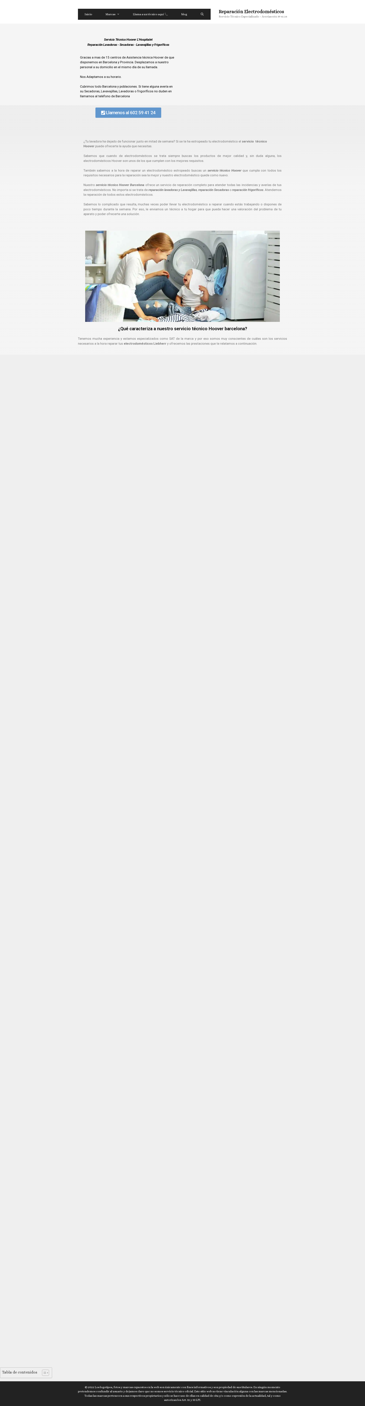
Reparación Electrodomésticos (251, 11)
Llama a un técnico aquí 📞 (150, 14)
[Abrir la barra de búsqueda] (202, 14)
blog (184, 14)
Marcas (110, 14)
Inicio (88, 14)
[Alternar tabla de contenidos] (43, 1373)
